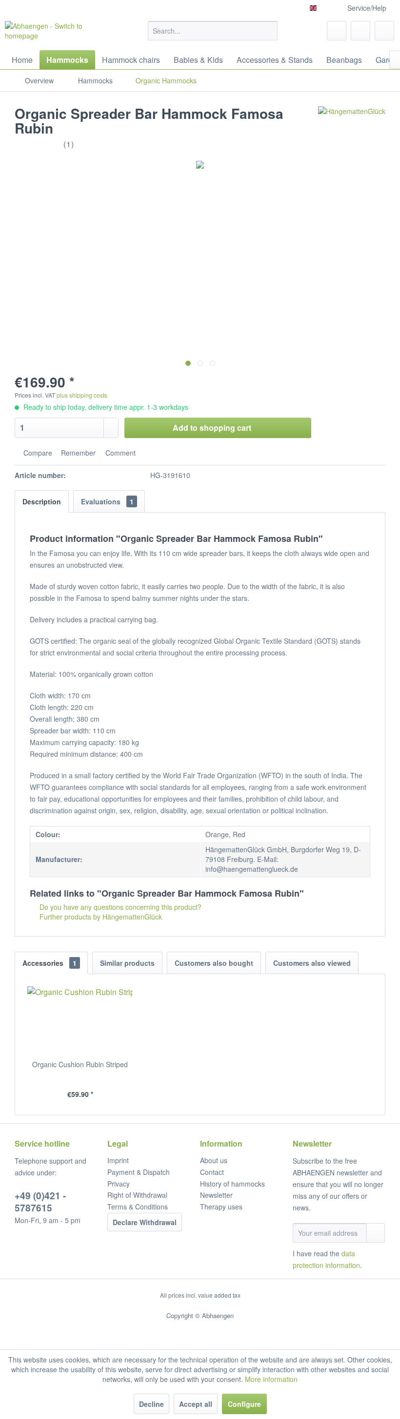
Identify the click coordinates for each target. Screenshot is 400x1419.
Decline (151, 1404)
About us (213, 1160)
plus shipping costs (82, 395)
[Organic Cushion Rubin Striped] (80, 1020)
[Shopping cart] (384, 30)
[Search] (269, 30)
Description (41, 501)
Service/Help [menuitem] (366, 8)
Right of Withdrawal (137, 1195)
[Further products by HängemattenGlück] (351, 123)
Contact (212, 1172)
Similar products (127, 963)
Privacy (118, 1184)
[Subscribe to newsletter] (375, 1233)
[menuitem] (213, 30)
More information (271, 1379)
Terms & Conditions (137, 1206)
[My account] (360, 30)
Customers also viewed (312, 963)
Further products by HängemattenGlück (100, 916)
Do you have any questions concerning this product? (119, 907)
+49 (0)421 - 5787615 (40, 1201)
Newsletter (216, 1195)
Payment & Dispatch (138, 1172)
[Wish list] (336, 30)
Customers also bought (214, 963)
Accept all (195, 1404)
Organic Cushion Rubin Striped (80, 1064)
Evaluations (107, 501)
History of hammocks (232, 1184)
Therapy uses (221, 1206)
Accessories (49, 963)
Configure (244, 1404)
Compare (36, 453)
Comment (119, 453)
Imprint (118, 1160)
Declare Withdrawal (145, 1222)
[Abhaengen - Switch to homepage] (60, 33)
